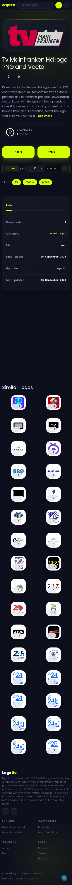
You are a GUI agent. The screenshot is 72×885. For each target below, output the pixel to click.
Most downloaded (13, 827)
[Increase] (41, 168)
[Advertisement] (36, 340)
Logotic (15, 873)
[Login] (66, 5)
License (42, 858)
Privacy (42, 848)
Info (9, 205)
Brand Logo (45, 827)
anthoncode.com (29, 878)
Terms (42, 853)
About (6, 848)
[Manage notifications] (64, 878)
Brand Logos (58, 233)
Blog (5, 853)
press (45, 182)
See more (45, 116)
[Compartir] (41, 28)
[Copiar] (65, 168)
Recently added (12, 832)
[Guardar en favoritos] (61, 28)
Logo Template (47, 832)
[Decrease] (28, 168)
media (30, 182)
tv (16, 182)
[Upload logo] (58, 5)
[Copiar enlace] (51, 28)
